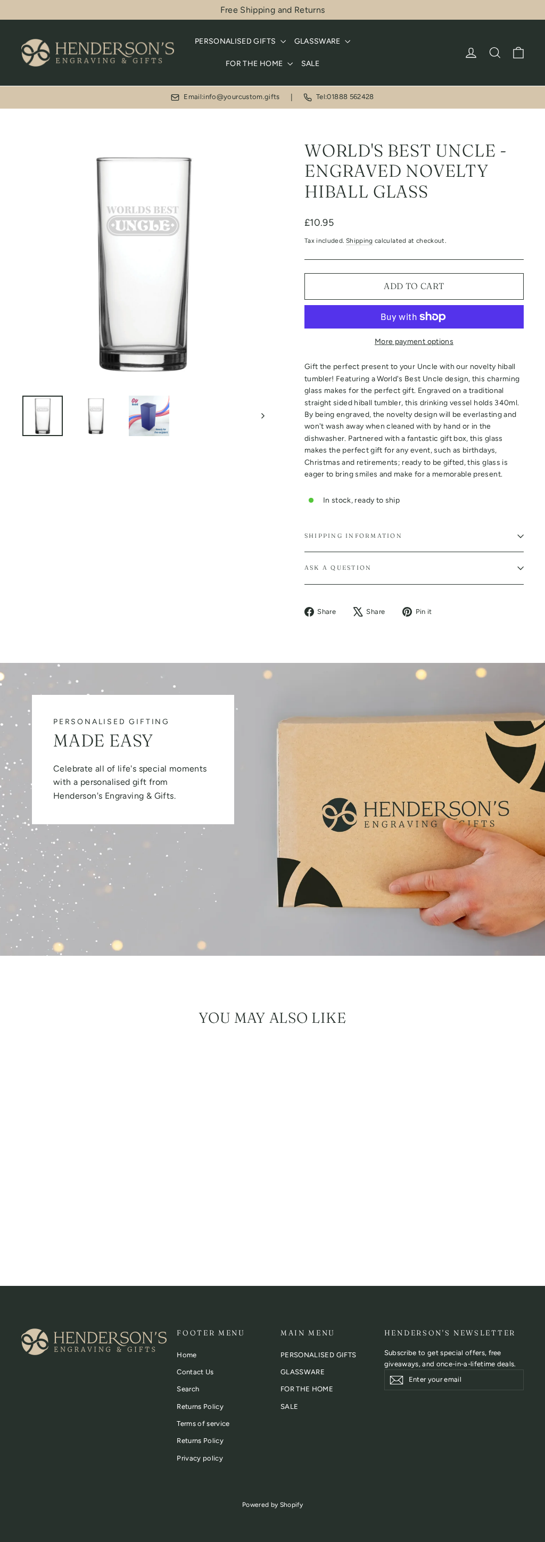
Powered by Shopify (272, 1504)
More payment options (414, 341)
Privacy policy (200, 1458)
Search (188, 1389)
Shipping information (353, 535)
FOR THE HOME (255, 63)
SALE (310, 63)
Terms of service (203, 1424)
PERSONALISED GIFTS (236, 41)
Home (186, 1355)
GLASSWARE (318, 41)
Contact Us (195, 1372)
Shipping (359, 240)
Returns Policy (200, 1406)
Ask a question (337, 567)
